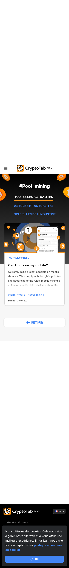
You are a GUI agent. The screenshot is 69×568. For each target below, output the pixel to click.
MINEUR (17, 92)
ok (37, 559)
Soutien (17, 129)
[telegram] (22, 147)
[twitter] (30, 147)
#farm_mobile (16, 294)
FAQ (14, 110)
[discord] (39, 147)
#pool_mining (36, 294)
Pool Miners (20, 101)
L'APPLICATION (21, 119)
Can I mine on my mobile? (28, 265)
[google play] (48, 147)
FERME (16, 83)
